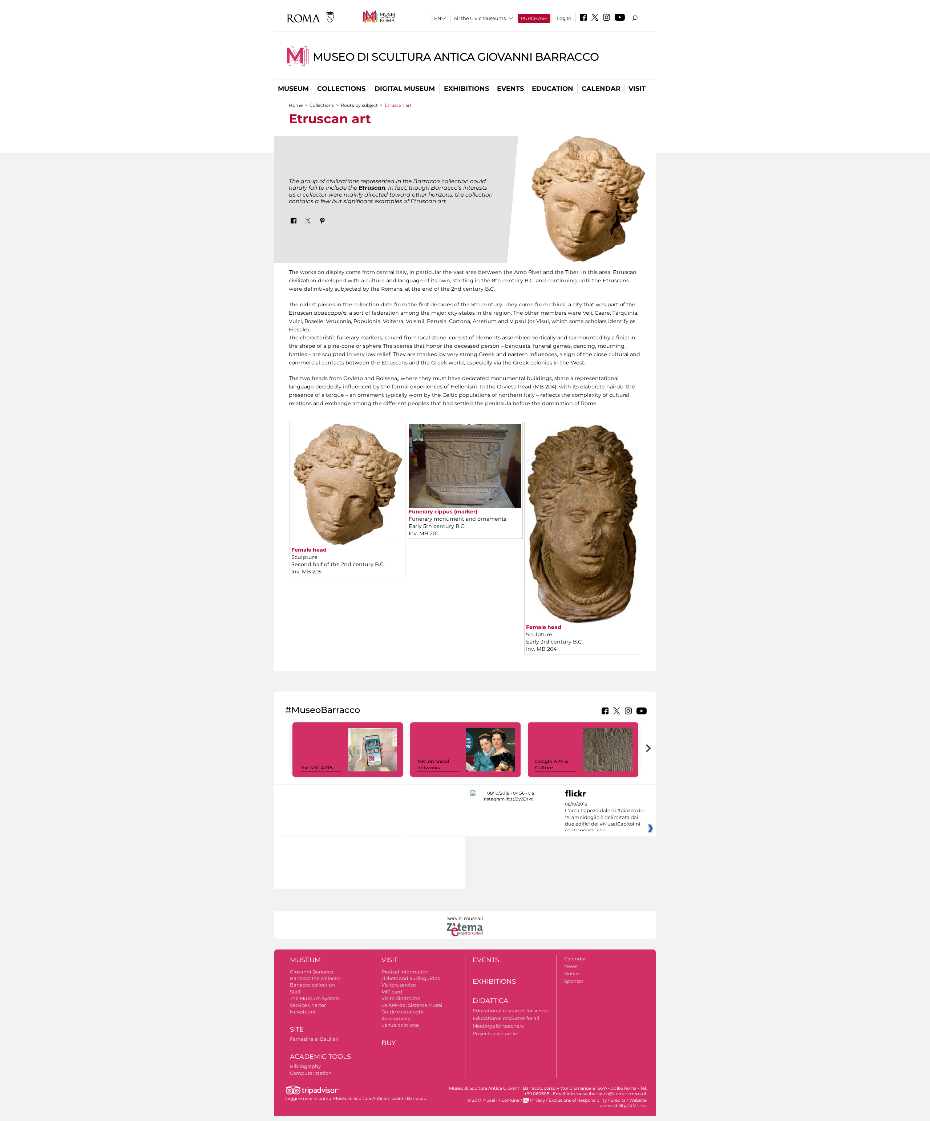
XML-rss (638, 1105)
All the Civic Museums (480, 18)
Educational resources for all (506, 1018)
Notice (572, 973)
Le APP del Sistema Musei (411, 1005)
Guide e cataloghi (402, 1012)
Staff (295, 992)
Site (297, 1029)
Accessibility (396, 1018)
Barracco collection (312, 985)
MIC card (391, 992)
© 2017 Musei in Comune (493, 1100)
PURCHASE (534, 18)
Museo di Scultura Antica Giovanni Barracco (456, 57)
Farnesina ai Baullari (314, 1039)
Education (552, 89)
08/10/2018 (605, 818)
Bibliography (305, 1066)
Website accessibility (623, 1103)
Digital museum (405, 89)
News (570, 966)
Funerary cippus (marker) (443, 511)
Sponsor (573, 981)
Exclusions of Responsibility (578, 1100)
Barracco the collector (315, 978)
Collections (341, 89)
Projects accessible (495, 1033)
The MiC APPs (316, 767)
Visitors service (398, 985)
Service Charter (308, 1005)
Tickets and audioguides (410, 978)
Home (296, 105)
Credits (618, 1100)
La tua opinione (400, 1025)
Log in (564, 18)
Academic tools (320, 1056)
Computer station (311, 1073)
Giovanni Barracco (311, 972)
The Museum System (314, 998)
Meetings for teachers (498, 1026)
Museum (293, 89)
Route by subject (359, 105)
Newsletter (303, 1012)
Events (510, 89)
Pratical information (405, 972)
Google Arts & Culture (551, 764)
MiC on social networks (433, 764)
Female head (309, 550)
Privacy (537, 1100)
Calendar (601, 89)
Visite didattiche (400, 998)
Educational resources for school (511, 1010)
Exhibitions (466, 89)
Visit (637, 89)
